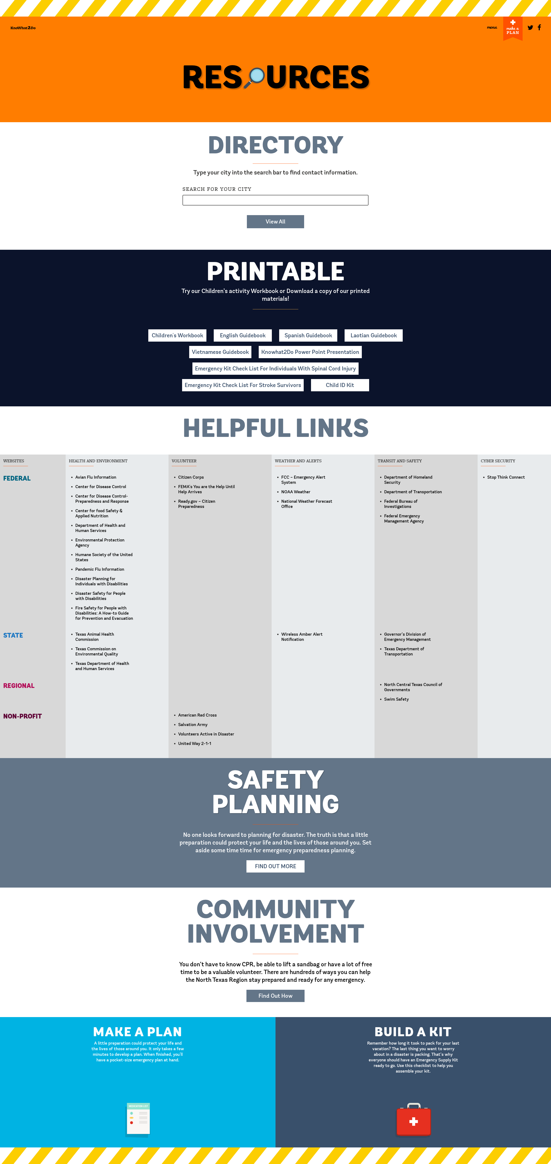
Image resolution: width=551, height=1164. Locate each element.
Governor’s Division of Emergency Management (407, 637)
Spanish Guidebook (308, 335)
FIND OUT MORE (275, 866)
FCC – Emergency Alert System (303, 480)
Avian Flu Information (95, 477)
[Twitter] (529, 26)
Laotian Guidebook (374, 335)
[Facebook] (539, 26)
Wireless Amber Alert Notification (302, 637)
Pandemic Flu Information (99, 569)
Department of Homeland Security (408, 480)
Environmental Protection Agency (99, 542)
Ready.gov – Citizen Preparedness (196, 504)
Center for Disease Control (100, 486)
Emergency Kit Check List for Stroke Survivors (243, 385)
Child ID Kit (340, 385)
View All (275, 221)
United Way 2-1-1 (194, 743)
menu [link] (492, 26)
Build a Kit (413, 1019)
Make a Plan (138, 1019)
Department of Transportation (413, 492)
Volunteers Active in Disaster (206, 734)
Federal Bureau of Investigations (401, 504)
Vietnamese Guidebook (220, 352)
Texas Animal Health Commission (94, 637)
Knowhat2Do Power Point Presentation (310, 352)
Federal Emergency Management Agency (404, 518)
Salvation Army (192, 724)
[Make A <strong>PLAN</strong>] (513, 29)
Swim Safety (396, 699)
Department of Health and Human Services (100, 528)
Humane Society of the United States (104, 557)
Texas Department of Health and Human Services (102, 666)
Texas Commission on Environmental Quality (96, 651)
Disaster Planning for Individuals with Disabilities (101, 581)
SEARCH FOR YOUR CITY (217, 189)
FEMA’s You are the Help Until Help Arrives (206, 489)
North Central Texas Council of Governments (413, 687)
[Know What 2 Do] (23, 27)
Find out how (275, 995)
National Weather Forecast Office (306, 504)
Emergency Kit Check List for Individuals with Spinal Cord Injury (275, 368)
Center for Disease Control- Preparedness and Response (102, 498)
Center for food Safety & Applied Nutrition (98, 513)
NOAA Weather (295, 492)
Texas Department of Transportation (404, 651)
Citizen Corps (191, 477)
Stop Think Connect (506, 477)
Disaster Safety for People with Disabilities (100, 596)
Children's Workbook (177, 335)
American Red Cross (197, 715)
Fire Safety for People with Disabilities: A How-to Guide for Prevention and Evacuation (104, 613)
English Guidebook (243, 335)
